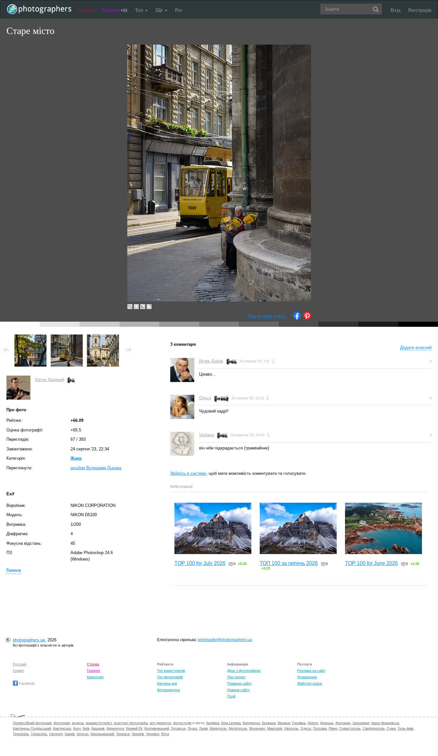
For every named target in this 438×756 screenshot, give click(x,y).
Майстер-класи (309, 683)
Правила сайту (239, 683)
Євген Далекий (49, 379)
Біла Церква (231, 723)
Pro (178, 9)
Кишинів (98, 728)
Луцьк (192, 728)
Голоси (13, 570)
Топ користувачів (171, 671)
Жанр (76, 458)
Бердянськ (251, 723)
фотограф (62, 723)
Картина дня (167, 683)
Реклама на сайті (311, 671)
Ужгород (56, 734)
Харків (69, 734)
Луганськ (178, 728)
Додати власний (416, 347)
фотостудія (182, 723)
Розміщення (307, 677)
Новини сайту (238, 690)
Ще (160, 9)
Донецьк (326, 723)
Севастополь (350, 728)
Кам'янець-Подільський (32, 728)
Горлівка (299, 723)
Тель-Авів (405, 728)
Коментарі (95, 677)
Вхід (395, 9)
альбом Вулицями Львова (96, 467)
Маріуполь (218, 728)
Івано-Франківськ (385, 723)
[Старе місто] (67, 337)
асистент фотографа (131, 723)
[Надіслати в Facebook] (297, 318)
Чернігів (137, 734)
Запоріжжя (360, 723)
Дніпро (312, 723)
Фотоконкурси (168, 690)
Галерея (114, 9)
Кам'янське (62, 728)
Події (231, 696)
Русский (19, 664)
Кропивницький (156, 728)
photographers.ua (29, 640)
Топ (140, 9)
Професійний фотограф (32, 723)
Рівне (333, 728)
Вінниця (284, 723)
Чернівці (152, 734)
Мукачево (257, 728)
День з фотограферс (244, 671)
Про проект (236, 677)
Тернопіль (21, 734)
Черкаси (123, 734)
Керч (77, 728)
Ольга (205, 397)
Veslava (206, 434)
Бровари (269, 723)
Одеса (305, 728)
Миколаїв (274, 728)
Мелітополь (238, 728)
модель (78, 723)
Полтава (320, 728)
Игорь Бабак (211, 361)
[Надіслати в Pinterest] (307, 318)
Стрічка (86, 9)
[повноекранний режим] (149, 306)
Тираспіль (39, 734)
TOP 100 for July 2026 (199, 563)
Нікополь (291, 728)
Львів (203, 728)
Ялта (165, 734)
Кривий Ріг (134, 728)
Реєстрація (419, 9)
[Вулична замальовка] (30, 337)
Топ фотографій (170, 677)
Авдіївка (212, 723)
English (18, 671)
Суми (391, 728)
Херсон (82, 734)
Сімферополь (374, 728)
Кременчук (115, 728)
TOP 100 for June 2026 (371, 563)
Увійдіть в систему (188, 473)
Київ (86, 728)
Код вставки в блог (266, 316)
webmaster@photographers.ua (225, 640)
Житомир (342, 723)
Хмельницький (102, 734)
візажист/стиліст (99, 723)
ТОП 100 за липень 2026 (289, 563)
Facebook (26, 683)
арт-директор (160, 723)
